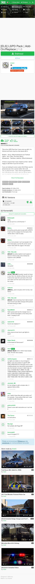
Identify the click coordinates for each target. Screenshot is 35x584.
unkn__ (10, 264)
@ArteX (10, 254)
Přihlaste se (21, 441)
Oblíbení (16, 141)
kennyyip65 (11, 432)
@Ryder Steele (12, 351)
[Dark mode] (30, 2)
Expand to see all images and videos (17, 136)
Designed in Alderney (7, 576)
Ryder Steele (11, 340)
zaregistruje (5, 443)
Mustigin (10, 424)
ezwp (9, 393)
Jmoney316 (11, 330)
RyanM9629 (11, 310)
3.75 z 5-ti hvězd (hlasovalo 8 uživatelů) (10, 145)
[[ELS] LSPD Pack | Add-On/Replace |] (17, 109)
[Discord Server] (11, 65)
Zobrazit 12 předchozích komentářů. (17, 214)
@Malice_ (10, 290)
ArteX (12, 63)
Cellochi (10, 288)
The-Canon (11, 415)
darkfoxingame (12, 359)
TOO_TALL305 (12, 252)
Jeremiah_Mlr (12, 383)
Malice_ (10, 228)
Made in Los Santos (6, 578)
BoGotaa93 (11, 218)
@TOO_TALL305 (13, 274)
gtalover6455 (11, 405)
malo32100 (11, 322)
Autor (13, 272)
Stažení (6, 141)
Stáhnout (18, 53)
